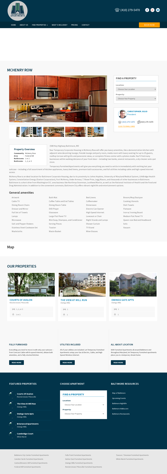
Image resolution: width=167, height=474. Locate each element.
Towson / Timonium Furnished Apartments (132, 455)
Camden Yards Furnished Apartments (28, 459)
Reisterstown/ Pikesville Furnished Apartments (83, 467)
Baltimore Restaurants (121, 414)
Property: (120, 94)
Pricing (74, 25)
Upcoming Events (119, 398)
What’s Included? (59, 25)
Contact (86, 25)
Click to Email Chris (126, 126)
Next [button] (163, 296)
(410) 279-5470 (130, 10)
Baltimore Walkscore (120, 408)
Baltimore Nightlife (119, 403)
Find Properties (39, 25)
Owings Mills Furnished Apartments (79, 463)
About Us (24, 25)
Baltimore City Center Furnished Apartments (31, 455)
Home (13, 25)
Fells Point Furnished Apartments (78, 455)
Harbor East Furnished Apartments (78, 459)
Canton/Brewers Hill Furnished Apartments (30, 463)
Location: (120, 85)
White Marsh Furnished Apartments (129, 459)
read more (16, 362)
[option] (32, 296)
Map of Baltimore (119, 393)
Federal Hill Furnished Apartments (27, 467)
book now (149, 25)
